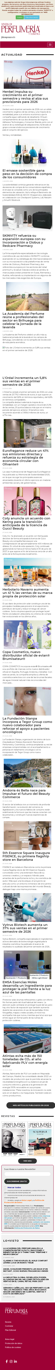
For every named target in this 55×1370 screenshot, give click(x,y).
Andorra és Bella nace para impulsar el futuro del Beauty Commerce (26, 793)
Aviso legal (9, 1339)
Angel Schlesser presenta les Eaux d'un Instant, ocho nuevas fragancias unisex (25, 1270)
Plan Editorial (10, 1330)
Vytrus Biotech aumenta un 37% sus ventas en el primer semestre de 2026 (25, 928)
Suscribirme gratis (17, 1181)
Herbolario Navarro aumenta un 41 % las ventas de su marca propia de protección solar (27, 593)
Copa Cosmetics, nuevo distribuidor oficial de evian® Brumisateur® (26, 655)
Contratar (9, 1326)
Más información (32, 17)
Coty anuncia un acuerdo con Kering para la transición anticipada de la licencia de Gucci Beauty (26, 523)
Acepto (19, 17)
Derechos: (38, 1218)
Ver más (27, 1161)
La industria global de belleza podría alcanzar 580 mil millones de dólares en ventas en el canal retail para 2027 (26, 1279)
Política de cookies (13, 1347)
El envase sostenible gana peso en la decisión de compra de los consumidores (27, 174)
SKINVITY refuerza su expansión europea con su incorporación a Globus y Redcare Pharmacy (24, 241)
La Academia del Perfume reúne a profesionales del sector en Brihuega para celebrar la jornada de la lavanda (23, 320)
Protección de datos (13, 1343)
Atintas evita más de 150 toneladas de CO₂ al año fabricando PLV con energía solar (25, 1061)
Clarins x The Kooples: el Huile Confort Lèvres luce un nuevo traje (25, 1262)
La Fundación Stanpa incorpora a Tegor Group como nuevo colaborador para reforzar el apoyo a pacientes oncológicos (27, 725)
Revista (8, 1322)
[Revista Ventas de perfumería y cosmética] (6, 1361)
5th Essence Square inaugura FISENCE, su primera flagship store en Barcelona (26, 856)
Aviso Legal (27, 1200)
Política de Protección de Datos (27, 1228)
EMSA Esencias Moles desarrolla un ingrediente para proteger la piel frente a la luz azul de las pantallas (27, 987)
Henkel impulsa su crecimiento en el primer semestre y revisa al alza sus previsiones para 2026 (25, 97)
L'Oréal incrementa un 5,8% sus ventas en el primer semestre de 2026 (25, 381)
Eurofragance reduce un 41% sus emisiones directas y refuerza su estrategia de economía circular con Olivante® (26, 457)
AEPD (37, 1226)
